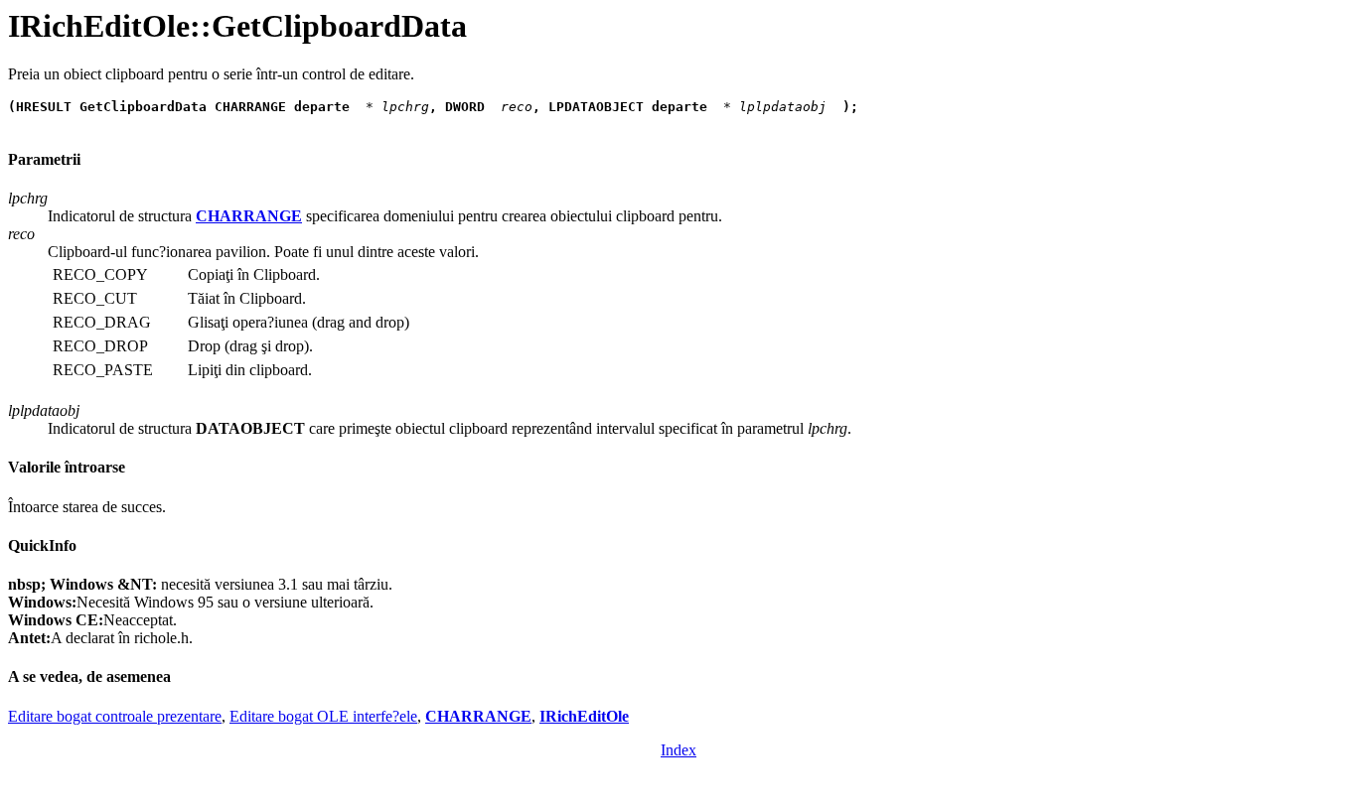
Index (678, 750)
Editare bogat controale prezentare (115, 716)
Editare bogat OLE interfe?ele (323, 716)
